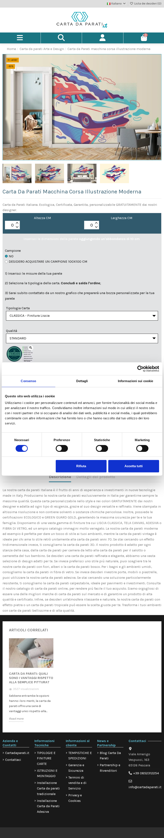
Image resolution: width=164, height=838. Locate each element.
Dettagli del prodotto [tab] (95, 476)
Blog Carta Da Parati (110, 755)
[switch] (62, 448)
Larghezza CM (121, 218)
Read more (16, 718)
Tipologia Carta (18, 308)
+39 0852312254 (146, 773)
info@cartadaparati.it (145, 787)
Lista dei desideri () (147, 3)
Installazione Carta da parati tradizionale (48, 788)
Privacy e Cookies (75, 798)
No (11, 256)
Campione (13, 251)
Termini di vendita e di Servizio (77, 782)
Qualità (11, 331)
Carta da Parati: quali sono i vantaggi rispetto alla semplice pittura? (31, 678)
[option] (31, 683)
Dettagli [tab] (82, 381)
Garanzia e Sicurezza (76, 768)
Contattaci (13, 760)
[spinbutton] (12, 225)
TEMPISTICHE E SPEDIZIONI (80, 755)
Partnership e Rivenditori (110, 768)
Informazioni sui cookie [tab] (135, 381)
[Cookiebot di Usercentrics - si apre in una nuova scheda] (140, 368)
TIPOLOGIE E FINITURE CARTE (46, 758)
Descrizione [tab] (60, 476)
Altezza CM (42, 218)
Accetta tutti (133, 466)
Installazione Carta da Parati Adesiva (48, 806)
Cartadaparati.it (17, 753)
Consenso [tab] (28, 381)
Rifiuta (81, 466)
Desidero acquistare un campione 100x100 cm (48, 261)
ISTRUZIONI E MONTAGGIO (47, 773)
